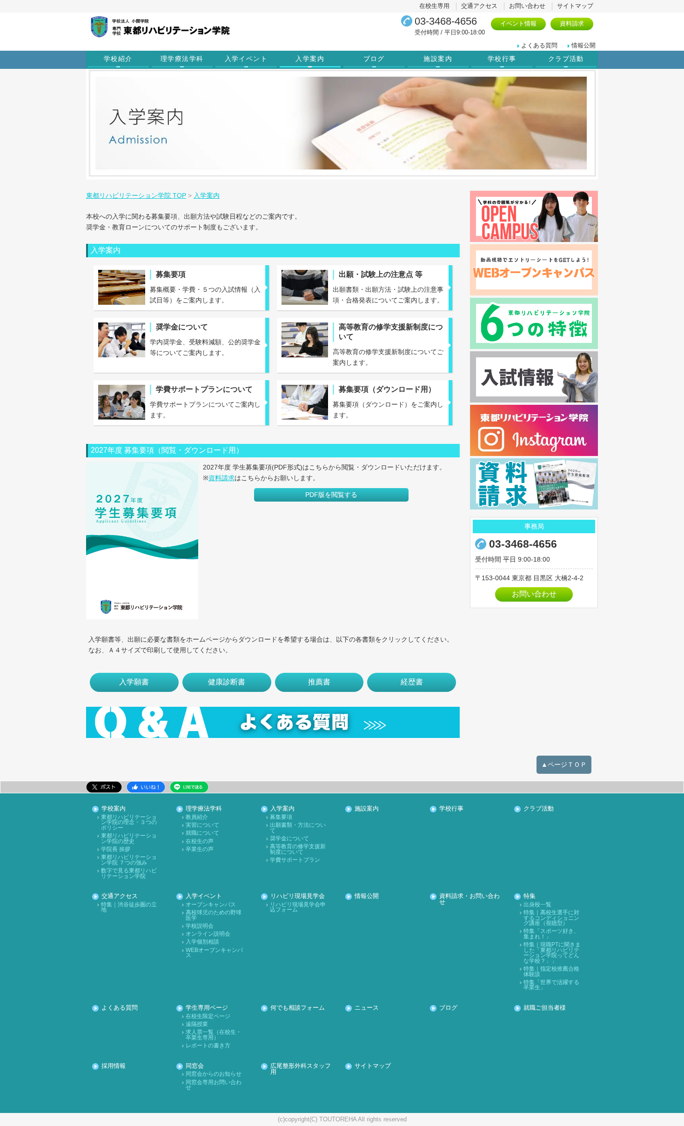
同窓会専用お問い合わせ (213, 1085)
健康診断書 (226, 682)
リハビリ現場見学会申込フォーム (298, 907)
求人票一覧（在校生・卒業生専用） (213, 1035)
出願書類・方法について (298, 828)
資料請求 (572, 23)
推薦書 (319, 682)
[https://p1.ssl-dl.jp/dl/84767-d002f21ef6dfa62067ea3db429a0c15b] (142, 540)
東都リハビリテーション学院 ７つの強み (129, 860)
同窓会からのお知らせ (213, 1074)
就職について (202, 833)
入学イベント (246, 58)
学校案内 (113, 809)
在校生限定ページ (208, 1016)
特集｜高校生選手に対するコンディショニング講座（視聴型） (551, 918)
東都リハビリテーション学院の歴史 (129, 838)
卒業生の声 (200, 849)
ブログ (374, 58)
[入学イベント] (534, 216)
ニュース (367, 1008)
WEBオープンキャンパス (214, 953)
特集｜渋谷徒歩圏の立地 (129, 907)
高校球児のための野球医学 (213, 915)
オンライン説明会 (208, 934)
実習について (202, 825)
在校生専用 (434, 5)
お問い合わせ (527, 5)
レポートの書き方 (208, 1045)
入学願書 (134, 682)
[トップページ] (195, 26)
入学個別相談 (202, 942)
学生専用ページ (207, 1008)
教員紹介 (197, 817)
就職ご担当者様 (544, 1008)
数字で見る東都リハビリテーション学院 (129, 873)
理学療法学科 (182, 58)
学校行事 (502, 58)
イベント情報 (518, 23)
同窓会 (195, 1066)
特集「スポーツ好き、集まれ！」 (551, 934)
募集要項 (281, 817)
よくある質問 (539, 45)
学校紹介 (118, 58)
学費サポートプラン (295, 860)
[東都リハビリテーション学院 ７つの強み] (534, 323)
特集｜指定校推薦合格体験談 (551, 971)
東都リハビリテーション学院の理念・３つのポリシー (129, 823)
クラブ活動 (566, 58)
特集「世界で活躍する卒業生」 (551, 985)
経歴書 (412, 682)
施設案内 (437, 58)
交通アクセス (479, 5)
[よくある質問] (273, 722)
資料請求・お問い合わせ (469, 899)
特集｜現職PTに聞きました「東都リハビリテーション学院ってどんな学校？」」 (552, 953)
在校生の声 (200, 841)
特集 (529, 896)
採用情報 (113, 1066)
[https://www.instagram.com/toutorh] (534, 430)
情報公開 (583, 45)
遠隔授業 (197, 1024)
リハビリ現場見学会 (297, 896)
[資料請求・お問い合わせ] (534, 483)
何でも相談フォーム (297, 1008)
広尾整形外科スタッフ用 (300, 1069)
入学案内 (309, 58)
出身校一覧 (537, 904)
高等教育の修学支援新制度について (298, 849)
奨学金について (289, 838)
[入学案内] (534, 376)
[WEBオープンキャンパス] (534, 269)
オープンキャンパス (211, 904)
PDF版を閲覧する (331, 494)
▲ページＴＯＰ (564, 764)
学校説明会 (200, 926)
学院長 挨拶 (115, 849)
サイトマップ (575, 5)
